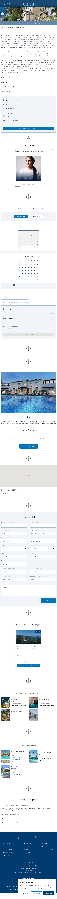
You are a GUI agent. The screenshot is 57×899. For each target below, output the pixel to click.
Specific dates (21, 216)
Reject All (25, 893)
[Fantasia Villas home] (3, 3)
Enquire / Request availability (28, 128)
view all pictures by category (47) (28, 23)
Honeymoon (31, 745)
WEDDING (27, 852)
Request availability (28, 446)
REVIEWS (26, 849)
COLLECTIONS (7, 852)
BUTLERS (45, 843)
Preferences (36, 893)
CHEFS (44, 846)
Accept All (48, 893)
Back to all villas (52, 29)
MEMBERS (27, 846)
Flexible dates (36, 216)
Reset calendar (49, 284)
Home (2, 27)
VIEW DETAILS (28, 661)
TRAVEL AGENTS (28, 843)
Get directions (5, 497)
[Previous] (24, 184)
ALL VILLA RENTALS (8, 843)
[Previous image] (2, 13)
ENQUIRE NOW (28, 665)
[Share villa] (53, 104)
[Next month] (37, 256)
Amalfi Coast (9, 27)
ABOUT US (6, 856)
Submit (48, 600)
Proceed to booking (28, 334)
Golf (22, 745)
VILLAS (5, 846)
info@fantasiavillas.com (28, 865)
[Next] (33, 184)
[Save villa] (51, 104)
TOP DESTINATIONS (48, 849)
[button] (28, 168)
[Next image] (54, 13)
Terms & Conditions (10, 886)
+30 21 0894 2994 (28, 862)
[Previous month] (19, 225)
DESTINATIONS (7, 849)
